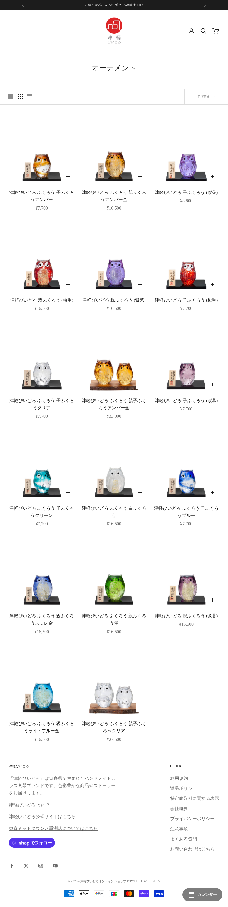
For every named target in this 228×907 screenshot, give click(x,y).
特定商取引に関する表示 (194, 798)
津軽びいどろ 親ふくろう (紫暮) (186, 615)
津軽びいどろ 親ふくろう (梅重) (41, 300)
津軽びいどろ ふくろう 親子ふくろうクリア (114, 727)
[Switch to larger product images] (10, 96)
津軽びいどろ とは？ (29, 804)
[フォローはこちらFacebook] (11, 866)
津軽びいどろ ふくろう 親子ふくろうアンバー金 (114, 404)
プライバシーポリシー (192, 818)
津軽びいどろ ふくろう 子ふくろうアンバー (41, 196)
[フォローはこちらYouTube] (55, 866)
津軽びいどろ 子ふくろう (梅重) (186, 300)
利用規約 (179, 778)
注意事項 (179, 829)
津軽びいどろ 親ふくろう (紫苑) (114, 300)
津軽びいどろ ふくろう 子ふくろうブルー (186, 512)
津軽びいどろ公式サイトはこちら (42, 816)
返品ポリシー (183, 788)
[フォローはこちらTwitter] (26, 866)
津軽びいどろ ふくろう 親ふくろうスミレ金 (41, 619)
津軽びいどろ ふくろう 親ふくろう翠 (114, 619)
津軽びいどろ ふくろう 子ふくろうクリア (41, 404)
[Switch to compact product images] (29, 96)
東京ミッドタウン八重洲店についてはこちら (53, 828)
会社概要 (179, 808)
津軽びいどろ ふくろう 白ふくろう (114, 512)
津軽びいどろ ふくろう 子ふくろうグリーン (41, 512)
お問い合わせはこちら (192, 849)
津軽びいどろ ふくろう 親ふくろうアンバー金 (114, 196)
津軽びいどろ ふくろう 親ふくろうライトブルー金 (41, 727)
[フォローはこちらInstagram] (40, 866)
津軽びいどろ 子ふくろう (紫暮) (186, 400)
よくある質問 (183, 839)
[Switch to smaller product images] (20, 96)
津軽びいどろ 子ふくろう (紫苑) (186, 192)
